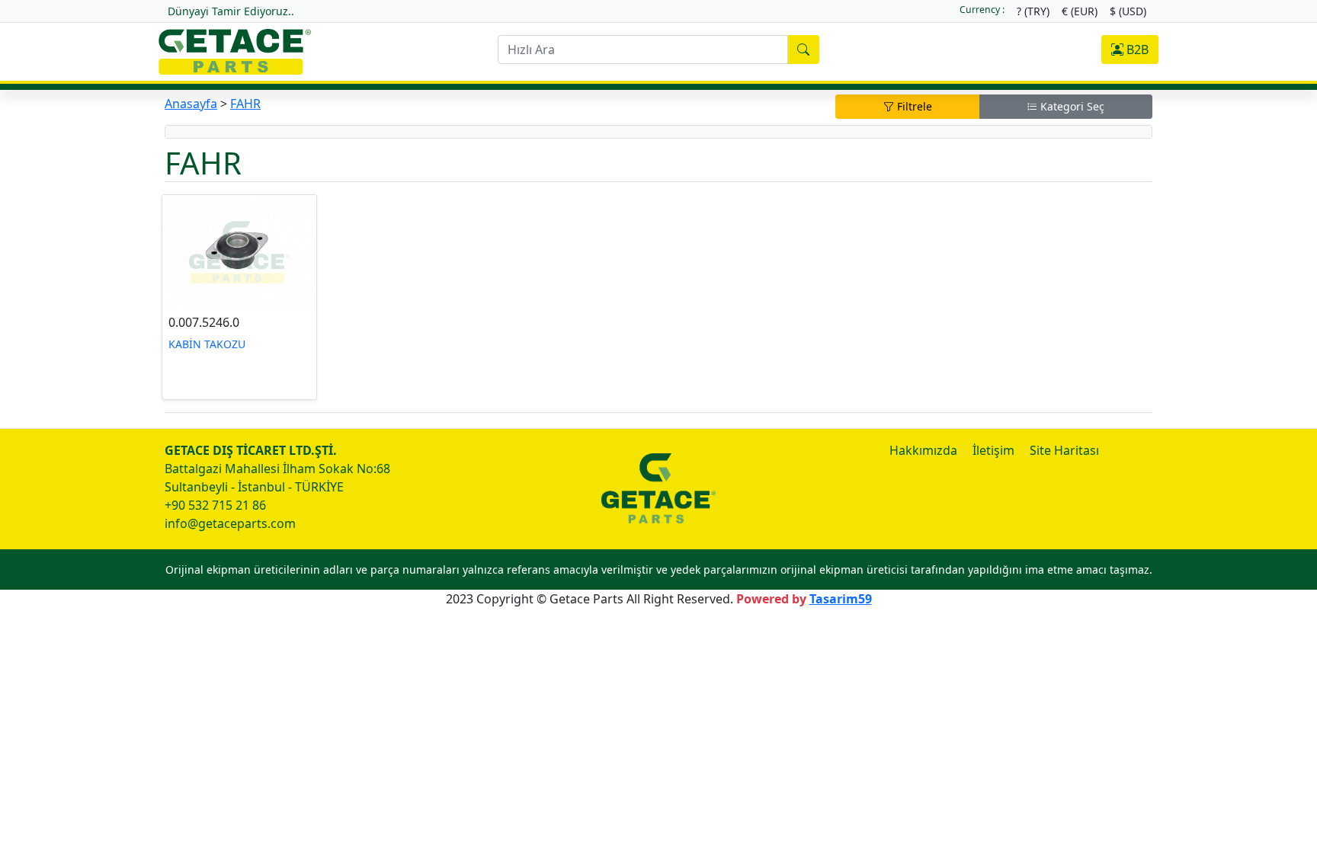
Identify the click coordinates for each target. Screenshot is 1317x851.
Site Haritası (1064, 450)
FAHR (245, 103)
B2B (1136, 49)
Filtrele (913, 106)
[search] (803, 49)
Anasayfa (191, 103)
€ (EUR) (1080, 11)
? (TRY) (1033, 11)
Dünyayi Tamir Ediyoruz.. (231, 11)
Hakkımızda (923, 450)
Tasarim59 (840, 598)
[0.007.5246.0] (239, 252)
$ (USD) (1128, 11)
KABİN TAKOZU (206, 344)
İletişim (993, 450)
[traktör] (235, 50)
